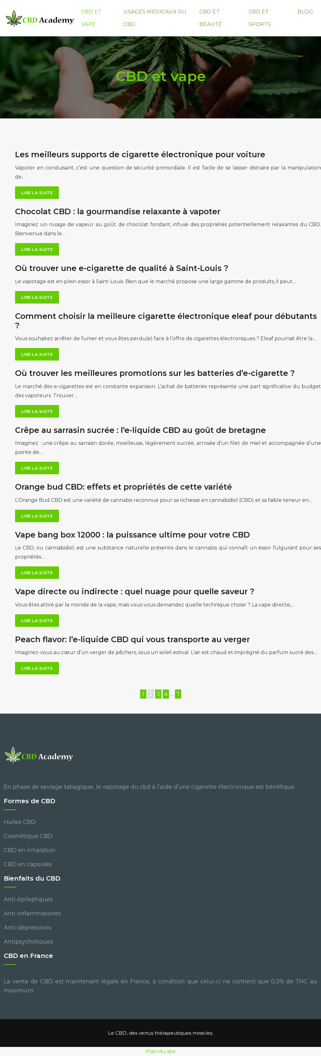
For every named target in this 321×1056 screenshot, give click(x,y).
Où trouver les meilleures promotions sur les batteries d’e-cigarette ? (155, 373)
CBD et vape (92, 18)
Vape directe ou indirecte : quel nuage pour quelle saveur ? (135, 591)
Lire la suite (37, 192)
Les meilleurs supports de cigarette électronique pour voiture (140, 154)
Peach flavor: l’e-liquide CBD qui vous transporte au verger (132, 639)
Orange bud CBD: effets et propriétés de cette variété (123, 487)
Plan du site (161, 1051)
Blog (305, 12)
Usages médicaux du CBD (155, 18)
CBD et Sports (260, 18)
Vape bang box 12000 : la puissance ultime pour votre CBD (132, 534)
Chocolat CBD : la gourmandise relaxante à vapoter (117, 211)
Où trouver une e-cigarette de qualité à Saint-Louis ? (122, 268)
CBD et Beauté (210, 18)
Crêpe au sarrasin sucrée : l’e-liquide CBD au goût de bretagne (140, 430)
